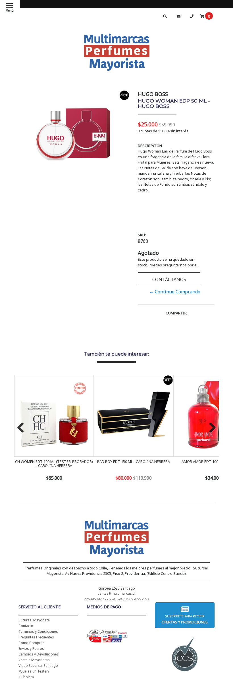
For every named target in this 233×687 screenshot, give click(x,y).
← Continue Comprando (174, 292)
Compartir (176, 313)
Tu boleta (26, 677)
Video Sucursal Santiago (38, 665)
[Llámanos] (191, 16)
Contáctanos (169, 279)
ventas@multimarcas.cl (116, 593)
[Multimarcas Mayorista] (116, 51)
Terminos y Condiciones (38, 631)
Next (210, 428)
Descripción (150, 145)
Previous (22, 428)
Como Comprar (31, 642)
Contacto (25, 625)
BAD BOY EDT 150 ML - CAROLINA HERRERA (133, 461)
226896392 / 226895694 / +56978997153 (116, 599)
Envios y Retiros (31, 648)
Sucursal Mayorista (34, 620)
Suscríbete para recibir (185, 619)
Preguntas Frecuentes (36, 637)
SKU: (142, 234)
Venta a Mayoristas (34, 659)
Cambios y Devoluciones (38, 654)
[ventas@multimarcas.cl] (178, 16)
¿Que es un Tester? (33, 671)
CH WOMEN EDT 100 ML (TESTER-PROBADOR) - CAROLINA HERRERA (54, 463)
